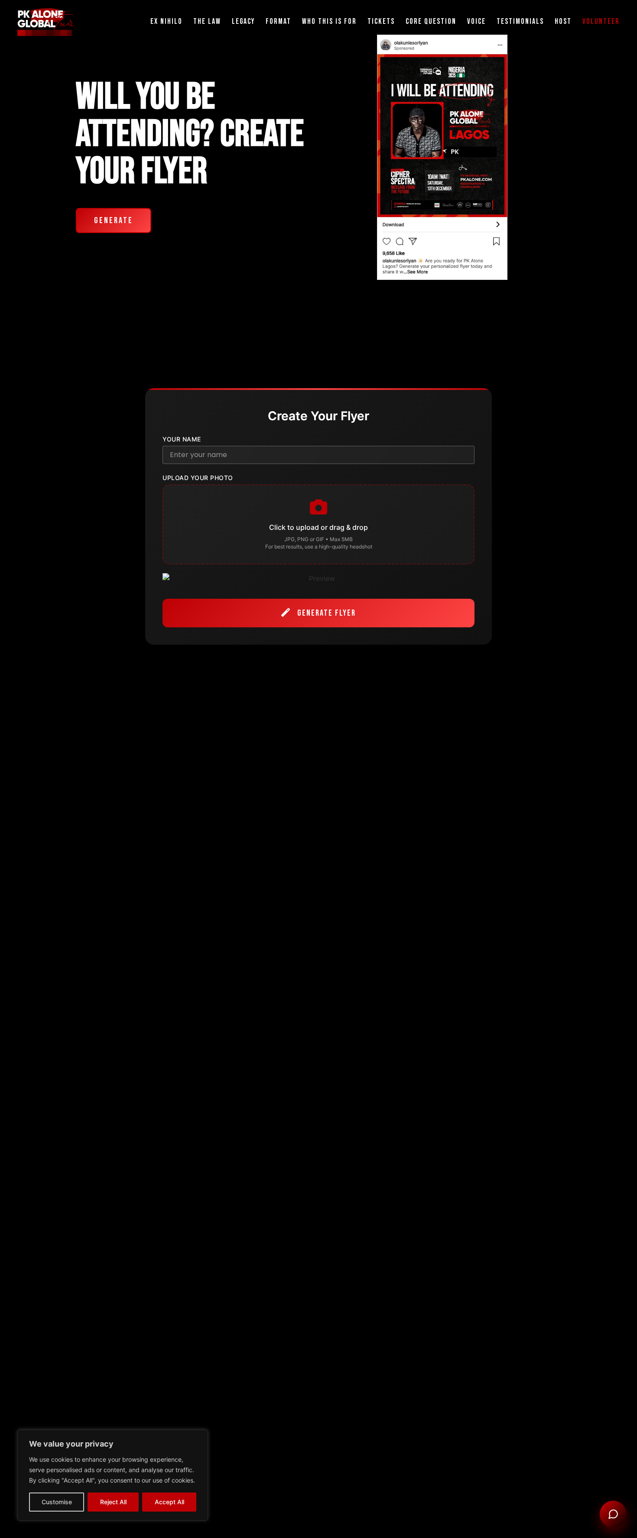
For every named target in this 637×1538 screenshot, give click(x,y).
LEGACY (243, 21)
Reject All (113, 1502)
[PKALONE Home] (46, 22)
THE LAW (207, 21)
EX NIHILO (166, 21)
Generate (113, 220)
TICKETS (381, 21)
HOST (563, 21)
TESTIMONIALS (520, 21)
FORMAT (278, 21)
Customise (57, 1502)
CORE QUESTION (431, 21)
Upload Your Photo (197, 478)
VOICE (476, 21)
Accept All (169, 1502)
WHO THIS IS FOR (329, 21)
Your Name (181, 439)
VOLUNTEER (601, 21)
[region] (112, 1475)
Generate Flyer (325, 613)
